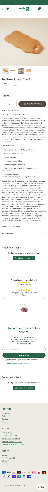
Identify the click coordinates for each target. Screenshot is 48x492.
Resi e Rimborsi (7, 422)
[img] (24, 282)
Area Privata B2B (8, 458)
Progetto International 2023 (12, 441)
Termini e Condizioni (9, 435)
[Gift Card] (7, 9)
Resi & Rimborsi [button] (8, 233)
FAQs (4, 416)
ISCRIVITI (24, 355)
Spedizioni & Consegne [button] (11, 226)
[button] (3, 9)
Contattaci (6, 413)
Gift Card (5, 461)
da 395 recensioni (24, 285)
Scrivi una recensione (24, 258)
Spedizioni (5, 419)
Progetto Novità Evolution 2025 (13, 444)
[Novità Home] (24, 9)
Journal (4, 455)
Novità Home (20, 485)
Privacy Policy (7, 433)
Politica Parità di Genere (11, 438)
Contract (5, 464)
